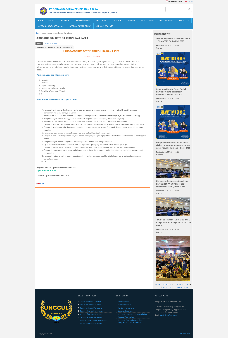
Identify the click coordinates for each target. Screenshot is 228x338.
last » (186, 287)
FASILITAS (131, 20)
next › (179, 287)
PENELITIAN (101, 20)
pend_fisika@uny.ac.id (168, 315)
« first (158, 284)
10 (170, 287)
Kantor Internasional (126, 308)
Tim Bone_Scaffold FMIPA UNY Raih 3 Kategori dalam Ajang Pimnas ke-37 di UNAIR (173, 222)
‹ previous (167, 284)
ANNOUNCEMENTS (104, 26)
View (40, 43)
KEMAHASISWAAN (83, 20)
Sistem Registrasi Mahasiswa (91, 308)
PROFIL (51, 20)
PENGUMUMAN (166, 20)
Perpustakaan (123, 301)
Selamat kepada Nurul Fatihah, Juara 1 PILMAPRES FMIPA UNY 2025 (173, 39)
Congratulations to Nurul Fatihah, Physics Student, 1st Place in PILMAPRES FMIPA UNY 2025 (171, 92)
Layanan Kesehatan (126, 311)
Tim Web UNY (184, 333)
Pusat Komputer (124, 305)
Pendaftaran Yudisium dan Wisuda (93, 320)
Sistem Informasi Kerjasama (91, 323)
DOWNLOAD (183, 20)
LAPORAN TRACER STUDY (80, 26)
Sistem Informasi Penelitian (90, 305)
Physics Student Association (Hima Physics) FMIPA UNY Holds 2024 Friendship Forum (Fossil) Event (172, 184)
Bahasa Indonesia (175, 1)
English (190, 1)
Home (37, 33)
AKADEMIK (64, 20)
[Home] (74, 11)
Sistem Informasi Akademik (90, 301)
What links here (51, 43)
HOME (40, 20)
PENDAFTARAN (147, 20)
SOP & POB (116, 20)
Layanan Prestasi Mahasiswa (91, 317)
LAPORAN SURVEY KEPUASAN (50, 26)
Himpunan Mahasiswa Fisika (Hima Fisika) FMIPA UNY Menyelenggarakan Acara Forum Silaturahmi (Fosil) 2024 (173, 145)
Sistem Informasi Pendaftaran (91, 311)
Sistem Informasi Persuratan (91, 314)
